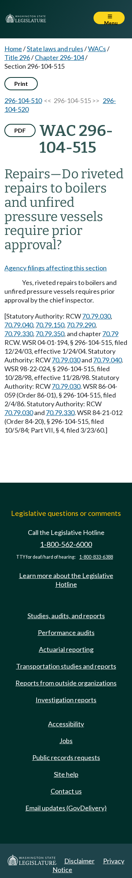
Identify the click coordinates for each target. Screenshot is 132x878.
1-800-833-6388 (96, 557)
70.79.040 (18, 325)
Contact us (66, 791)
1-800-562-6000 (66, 544)
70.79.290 (81, 325)
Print (21, 83)
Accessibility (66, 724)
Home (13, 49)
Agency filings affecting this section (55, 268)
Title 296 (17, 57)
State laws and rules (55, 49)
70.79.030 (96, 316)
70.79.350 (50, 334)
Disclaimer (79, 861)
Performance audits (66, 632)
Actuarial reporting (66, 649)
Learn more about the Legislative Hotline (66, 579)
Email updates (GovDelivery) (66, 808)
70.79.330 (18, 334)
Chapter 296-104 (59, 57)
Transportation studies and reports (66, 666)
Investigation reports (66, 700)
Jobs (66, 741)
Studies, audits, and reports (66, 616)
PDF (20, 130)
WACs (97, 49)
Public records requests (66, 757)
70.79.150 (50, 325)
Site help (66, 774)
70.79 (110, 334)
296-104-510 (23, 100)
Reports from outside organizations (66, 683)
